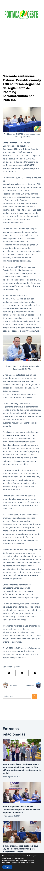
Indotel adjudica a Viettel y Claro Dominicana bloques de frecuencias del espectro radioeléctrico (21, 809)
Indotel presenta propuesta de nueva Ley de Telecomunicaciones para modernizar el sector (20, 849)
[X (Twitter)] (22, 673)
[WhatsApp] (34, 673)
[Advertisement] (22, 45)
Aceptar (7, 867)
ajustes (31, 862)
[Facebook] (9, 673)
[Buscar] (34, 696)
